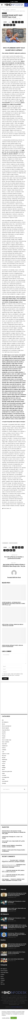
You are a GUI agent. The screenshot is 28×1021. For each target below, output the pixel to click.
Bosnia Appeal (5, 727)
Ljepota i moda (5, 753)
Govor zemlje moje (6, 739)
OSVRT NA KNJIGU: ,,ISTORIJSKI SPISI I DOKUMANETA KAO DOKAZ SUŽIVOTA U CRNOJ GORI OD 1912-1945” (13, 603)
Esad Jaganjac (5, 879)
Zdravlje (4, 783)
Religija (3, 767)
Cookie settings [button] (6, 1018)
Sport (3, 769)
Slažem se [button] (13, 1017)
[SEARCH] (24, 789)
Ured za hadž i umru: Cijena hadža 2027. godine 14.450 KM (17, 909)
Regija (3, 765)
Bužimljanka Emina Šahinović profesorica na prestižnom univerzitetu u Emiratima (13, 866)
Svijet (3, 773)
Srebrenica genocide (7, 771)
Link (3, 751)
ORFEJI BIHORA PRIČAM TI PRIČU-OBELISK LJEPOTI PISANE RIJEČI (12, 646)
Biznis (3, 724)
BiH (3, 720)
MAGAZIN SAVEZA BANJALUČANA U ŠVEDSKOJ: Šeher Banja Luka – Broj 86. (14, 565)
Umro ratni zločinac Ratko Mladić (16, 959)
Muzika (3, 757)
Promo (3, 763)
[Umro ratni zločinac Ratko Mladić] (4, 960)
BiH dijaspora (5, 722)
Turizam (4, 775)
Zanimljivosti (5, 781)
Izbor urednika (5, 741)
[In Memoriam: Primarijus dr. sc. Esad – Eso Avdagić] (4, 903)
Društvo (4, 731)
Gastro (3, 737)
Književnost (4, 13)
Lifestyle (4, 749)
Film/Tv (4, 733)
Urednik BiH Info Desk (7, 18)
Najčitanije (4, 759)
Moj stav (4, 755)
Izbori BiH (4, 743)
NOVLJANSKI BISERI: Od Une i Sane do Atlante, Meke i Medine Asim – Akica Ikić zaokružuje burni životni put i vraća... (17, 926)
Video (3, 779)
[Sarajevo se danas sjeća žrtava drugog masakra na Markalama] (4, 953)
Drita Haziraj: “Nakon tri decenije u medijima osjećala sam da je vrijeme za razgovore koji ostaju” (17, 934)
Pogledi (4, 761)
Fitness (3, 735)
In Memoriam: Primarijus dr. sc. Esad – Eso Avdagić (17, 902)
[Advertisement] (14, 525)
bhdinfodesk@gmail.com (16, 1006)
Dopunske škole (6, 730)
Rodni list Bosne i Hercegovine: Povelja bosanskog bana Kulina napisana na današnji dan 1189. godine (13, 832)
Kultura (4, 747)
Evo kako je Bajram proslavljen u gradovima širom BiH (14, 557)
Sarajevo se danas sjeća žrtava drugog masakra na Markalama (16, 952)
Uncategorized (5, 777)
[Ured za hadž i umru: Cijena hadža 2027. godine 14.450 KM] (4, 910)
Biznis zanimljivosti (6, 726)
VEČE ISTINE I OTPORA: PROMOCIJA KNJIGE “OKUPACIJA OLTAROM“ (12, 625)
